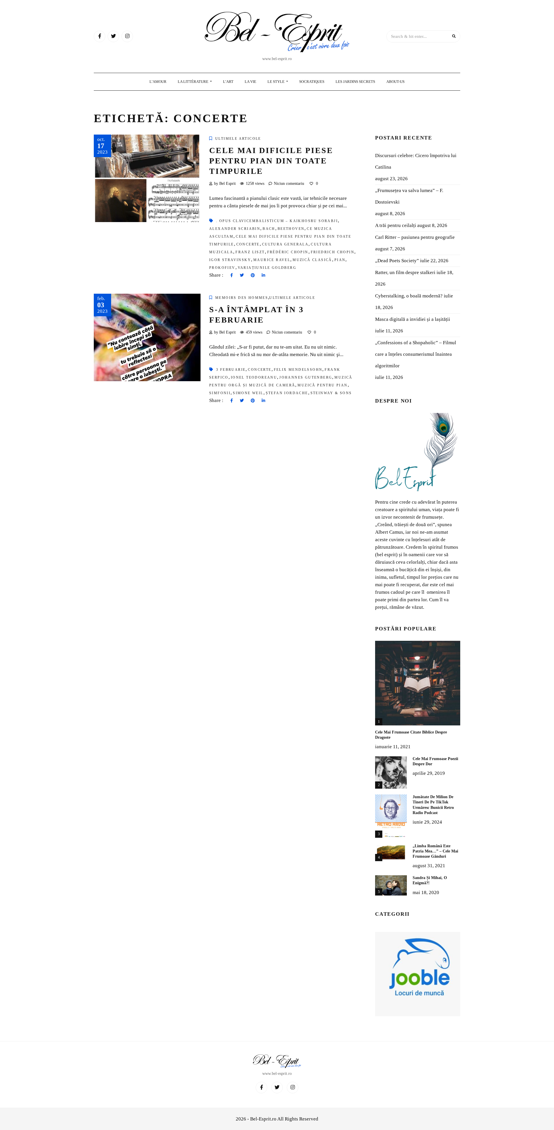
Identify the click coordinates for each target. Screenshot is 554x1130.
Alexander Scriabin (234, 229)
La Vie (250, 81)
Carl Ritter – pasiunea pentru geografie (415, 237)
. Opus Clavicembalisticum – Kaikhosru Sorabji (277, 221)
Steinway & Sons (331, 393)
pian (340, 260)
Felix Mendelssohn (298, 370)
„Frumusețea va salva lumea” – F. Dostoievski (409, 196)
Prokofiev (222, 268)
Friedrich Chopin (332, 252)
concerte (248, 244)
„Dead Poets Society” (397, 260)
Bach (269, 229)
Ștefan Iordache (287, 393)
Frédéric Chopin (287, 252)
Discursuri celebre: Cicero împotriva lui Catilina (415, 161)
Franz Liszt (250, 252)
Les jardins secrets (355, 81)
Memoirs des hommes (241, 298)
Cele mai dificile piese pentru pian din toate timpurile (271, 161)
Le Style (276, 81)
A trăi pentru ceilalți (395, 225)
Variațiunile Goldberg (267, 268)
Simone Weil (248, 393)
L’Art (228, 81)
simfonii (220, 393)
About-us (395, 81)
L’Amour (157, 81)
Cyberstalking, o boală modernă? (409, 296)
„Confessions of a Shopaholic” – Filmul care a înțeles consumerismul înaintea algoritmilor (415, 354)
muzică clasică (312, 260)
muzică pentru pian (322, 385)
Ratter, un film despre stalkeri (405, 272)
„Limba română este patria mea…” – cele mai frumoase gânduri (435, 851)
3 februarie (231, 370)
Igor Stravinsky (230, 260)
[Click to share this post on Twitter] (242, 275)
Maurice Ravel (271, 260)
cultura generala (285, 244)
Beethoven (291, 229)
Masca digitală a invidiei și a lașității (412, 319)
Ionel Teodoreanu (254, 377)
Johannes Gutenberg (305, 377)
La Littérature (193, 81)
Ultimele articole (238, 139)
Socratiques (311, 81)
